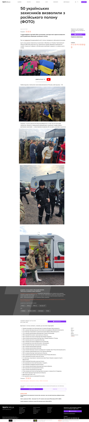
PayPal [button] (47, 311)
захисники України (25, 380)
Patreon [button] (23, 311)
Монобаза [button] (40, 311)
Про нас (20, 407)
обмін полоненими (44, 380)
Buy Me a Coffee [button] (32, 311)
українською (9, 418)
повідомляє (27, 40)
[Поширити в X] (28, 31)
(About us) (23, 407)
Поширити (22, 31)
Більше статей (23, 393)
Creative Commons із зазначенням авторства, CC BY (11, 417)
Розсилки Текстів (22, 411)
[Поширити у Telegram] (30, 31)
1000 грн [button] (35, 305)
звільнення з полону (34, 380)
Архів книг (49, 412)
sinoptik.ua (72, 335)
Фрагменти (21, 409)
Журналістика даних (36, 407)
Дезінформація (35, 411)
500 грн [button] (29, 305)
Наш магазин (49, 408)
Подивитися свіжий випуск (77, 36)
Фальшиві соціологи (36, 409)
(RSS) (22, 408)
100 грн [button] (22, 305)
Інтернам (34, 413)
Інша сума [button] (42, 305)
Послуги (34, 408)
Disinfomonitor (35, 412)
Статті (20, 408)
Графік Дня (49, 409)
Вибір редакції (21, 412)
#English (20, 413)
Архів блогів (49, 411)
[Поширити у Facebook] (26, 31)
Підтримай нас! (49, 407)
